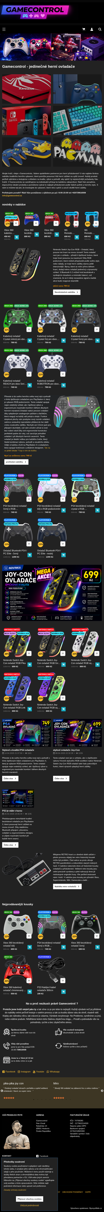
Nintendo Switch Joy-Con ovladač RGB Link (14, 706)
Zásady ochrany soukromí (15, 1190)
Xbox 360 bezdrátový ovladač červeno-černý (49, 236)
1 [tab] (33, 1099)
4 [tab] (46, 1099)
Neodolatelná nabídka (65, 292)
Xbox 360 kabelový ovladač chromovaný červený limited (13, 990)
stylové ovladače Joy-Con (66, 750)
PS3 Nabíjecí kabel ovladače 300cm (46, 988)
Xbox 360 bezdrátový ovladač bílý (13, 944)
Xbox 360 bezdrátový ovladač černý (81, 944)
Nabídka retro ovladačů (65, 886)
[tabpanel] (27, 1091)
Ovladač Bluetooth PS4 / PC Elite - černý (15, 552)
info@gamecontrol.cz (12, 195)
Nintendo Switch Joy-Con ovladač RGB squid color (49, 708)
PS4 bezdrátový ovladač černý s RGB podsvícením (15, 509)
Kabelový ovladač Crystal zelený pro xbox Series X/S (14, 339)
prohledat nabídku (14, 462)
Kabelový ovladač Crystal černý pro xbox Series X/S (81, 339)
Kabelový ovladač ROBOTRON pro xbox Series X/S (48, 384)
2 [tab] (37, 1099)
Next (102, 1091)
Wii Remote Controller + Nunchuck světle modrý (89, 239)
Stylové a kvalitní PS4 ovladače (18, 750)
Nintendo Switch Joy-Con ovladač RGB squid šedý (82, 663)
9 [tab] (66, 1099)
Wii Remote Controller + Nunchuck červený (69, 237)
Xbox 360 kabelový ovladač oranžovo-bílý (9, 236)
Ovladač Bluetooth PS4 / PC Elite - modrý (49, 552)
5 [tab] (50, 1099)
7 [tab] (58, 1099)
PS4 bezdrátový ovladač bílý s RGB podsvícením (49, 507)
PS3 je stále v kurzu (12, 811)
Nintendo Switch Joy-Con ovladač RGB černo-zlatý (49, 663)
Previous (2, 1091)
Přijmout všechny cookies (30, 1199)
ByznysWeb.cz (95, 1208)
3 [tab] (41, 1099)
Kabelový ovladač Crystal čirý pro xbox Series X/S (47, 339)
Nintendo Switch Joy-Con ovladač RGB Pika (14, 661)
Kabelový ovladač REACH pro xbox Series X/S (15, 384)
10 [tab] (70, 1099)
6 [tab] (54, 1099)
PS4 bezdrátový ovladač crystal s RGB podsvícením (83, 509)
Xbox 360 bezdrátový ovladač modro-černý (29, 236)
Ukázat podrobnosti (29, 1205)
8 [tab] (62, 1099)
